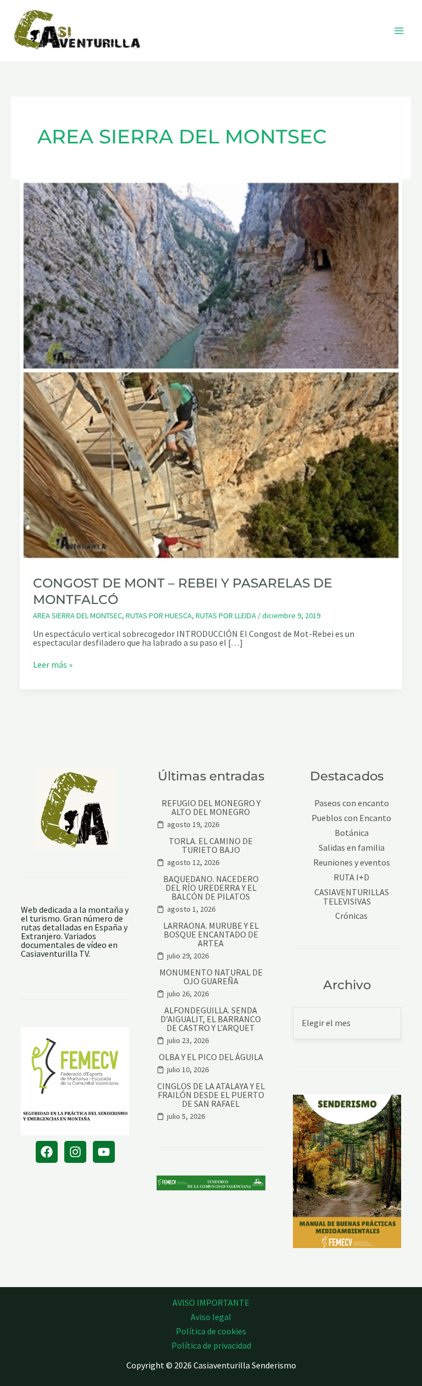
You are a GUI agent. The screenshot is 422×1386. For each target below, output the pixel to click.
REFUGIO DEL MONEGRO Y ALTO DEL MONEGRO (211, 807)
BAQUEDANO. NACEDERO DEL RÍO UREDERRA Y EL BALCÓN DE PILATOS (211, 887)
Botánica (352, 833)
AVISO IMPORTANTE (211, 1302)
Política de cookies (211, 1331)
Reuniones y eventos (351, 862)
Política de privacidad (211, 1345)
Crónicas (351, 916)
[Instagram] (75, 1152)
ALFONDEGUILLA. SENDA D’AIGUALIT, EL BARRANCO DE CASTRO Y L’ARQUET (210, 1019)
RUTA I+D (351, 877)
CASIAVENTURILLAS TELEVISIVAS (351, 897)
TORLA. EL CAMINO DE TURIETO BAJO (211, 845)
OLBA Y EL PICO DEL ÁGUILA (211, 1056)
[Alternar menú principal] (399, 31)
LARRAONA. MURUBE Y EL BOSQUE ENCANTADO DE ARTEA (211, 934)
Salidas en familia (352, 847)
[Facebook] (47, 1152)
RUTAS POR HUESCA (159, 615)
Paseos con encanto (351, 803)
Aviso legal (211, 1316)
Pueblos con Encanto (351, 818)
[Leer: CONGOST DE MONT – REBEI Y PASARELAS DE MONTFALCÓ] (211, 369)
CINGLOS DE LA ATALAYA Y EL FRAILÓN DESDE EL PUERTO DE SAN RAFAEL (211, 1095)
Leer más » (53, 664)
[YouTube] (104, 1152)
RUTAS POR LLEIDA (226, 615)
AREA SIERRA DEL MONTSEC (77, 615)
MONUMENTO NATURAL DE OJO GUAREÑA (211, 976)
